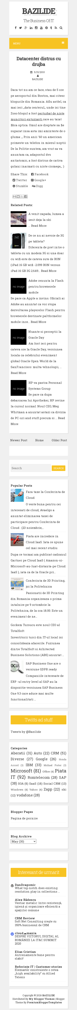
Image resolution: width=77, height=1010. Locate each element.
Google (42, 759)
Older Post (59, 440)
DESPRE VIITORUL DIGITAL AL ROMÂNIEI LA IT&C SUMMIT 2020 (37, 939)
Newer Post (18, 440)
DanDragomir (25, 885)
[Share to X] (22, 196)
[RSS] (56, 27)
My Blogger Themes (41, 998)
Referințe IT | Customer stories (38, 967)
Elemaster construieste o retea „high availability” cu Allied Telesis (36, 973)
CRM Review (25, 918)
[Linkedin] (31, 27)
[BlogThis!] (18, 196)
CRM (55, 753)
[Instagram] (36, 27)
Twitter (21, 180)
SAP (62, 777)
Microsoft (21, 771)
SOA (21, 783)
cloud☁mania (25, 933)
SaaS (32, 783)
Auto (38, 753)
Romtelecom (39, 777)
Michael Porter (52, 765)
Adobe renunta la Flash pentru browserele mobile (46, 286)
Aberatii (18, 753)
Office (46, 771)
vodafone (24, 795)
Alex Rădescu (25, 900)
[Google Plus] (25, 27)
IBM (29, 764)
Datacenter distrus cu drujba (38, 61)
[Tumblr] (51, 27)
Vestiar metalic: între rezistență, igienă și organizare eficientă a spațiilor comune (38, 906)
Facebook (41, 174)
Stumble (21, 186)
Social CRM (52, 783)
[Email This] (14, 196)
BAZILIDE (38, 11)
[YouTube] (41, 27)
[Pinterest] (46, 27)
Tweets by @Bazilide (26, 732)
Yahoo (33, 789)
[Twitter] (20, 27)
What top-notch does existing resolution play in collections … (37, 890)
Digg (39, 186)
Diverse (17, 759)
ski (64, 789)
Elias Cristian (25, 952)
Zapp (48, 789)
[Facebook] (15, 27)
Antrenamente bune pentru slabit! (35, 957)
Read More (39, 226)
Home (39, 440)
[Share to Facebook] (26, 196)
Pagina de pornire (24, 818)
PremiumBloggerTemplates (44, 1002)
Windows (17, 789)
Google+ (40, 180)
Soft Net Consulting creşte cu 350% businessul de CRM (35, 923)
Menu (16, 43)
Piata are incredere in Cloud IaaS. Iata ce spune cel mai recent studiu (44, 542)
